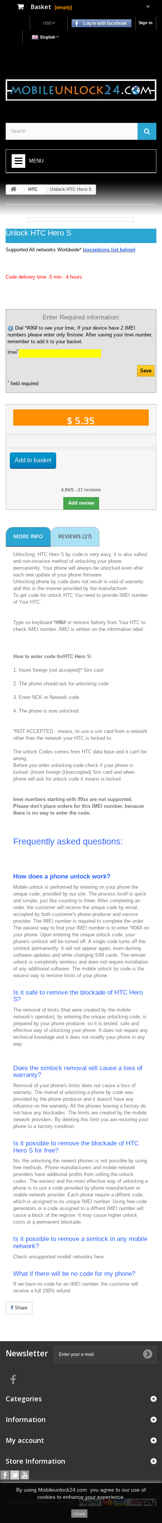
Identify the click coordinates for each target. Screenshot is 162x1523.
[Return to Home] (13, 189)
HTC (33, 189)
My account (25, 1440)
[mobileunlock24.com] (81, 90)
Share (20, 1308)
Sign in (146, 22)
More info (28, 536)
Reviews (75, 536)
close (79, 1514)
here (99, 1257)
